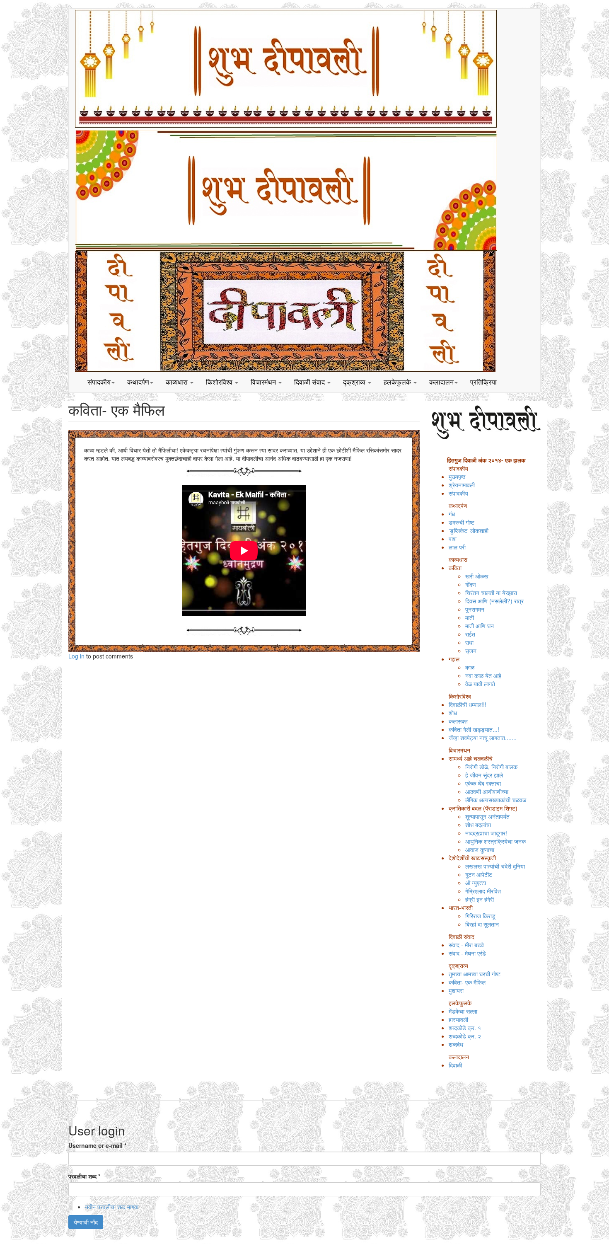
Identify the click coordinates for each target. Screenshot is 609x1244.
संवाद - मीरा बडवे (466, 945)
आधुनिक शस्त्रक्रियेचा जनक (495, 841)
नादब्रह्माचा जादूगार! (486, 833)
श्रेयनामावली (462, 485)
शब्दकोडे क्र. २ (465, 1036)
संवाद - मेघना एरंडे (467, 953)
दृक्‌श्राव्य (355, 382)
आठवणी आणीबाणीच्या (486, 791)
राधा (469, 642)
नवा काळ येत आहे (483, 675)
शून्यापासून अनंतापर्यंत (487, 816)
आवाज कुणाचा (479, 849)
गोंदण (470, 584)
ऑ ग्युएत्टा (475, 883)
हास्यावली (458, 1019)
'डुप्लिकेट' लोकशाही (468, 530)
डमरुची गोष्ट (461, 522)
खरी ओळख (476, 576)
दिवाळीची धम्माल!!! (467, 704)
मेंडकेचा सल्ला (463, 1011)
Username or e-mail (97, 1145)
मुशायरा (456, 990)
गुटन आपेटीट (478, 874)
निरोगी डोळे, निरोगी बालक (491, 766)
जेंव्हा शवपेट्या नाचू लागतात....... (483, 737)
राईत (470, 634)
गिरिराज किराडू (480, 916)
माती (469, 617)
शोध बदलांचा (478, 824)
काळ (469, 667)
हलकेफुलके (398, 382)
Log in (76, 656)
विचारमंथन (264, 382)
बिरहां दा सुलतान (482, 924)
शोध (453, 713)
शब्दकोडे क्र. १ (465, 1028)
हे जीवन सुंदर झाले (484, 775)
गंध (452, 514)
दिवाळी (455, 1065)
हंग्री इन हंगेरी (479, 899)
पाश (453, 539)
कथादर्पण (138, 382)
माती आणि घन (479, 626)
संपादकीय (99, 382)
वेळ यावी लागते (480, 684)
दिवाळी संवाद (310, 382)
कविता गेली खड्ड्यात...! (474, 729)
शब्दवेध (456, 1044)
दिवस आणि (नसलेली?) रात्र (494, 601)
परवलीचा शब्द (84, 1176)
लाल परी (457, 547)
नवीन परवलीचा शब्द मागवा (111, 1207)
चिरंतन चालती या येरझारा (491, 592)
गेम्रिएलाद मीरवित (483, 891)
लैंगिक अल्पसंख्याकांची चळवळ (495, 800)
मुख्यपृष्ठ (457, 476)
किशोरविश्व (220, 382)
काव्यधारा (177, 382)
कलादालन (441, 382)
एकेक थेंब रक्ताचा (483, 783)
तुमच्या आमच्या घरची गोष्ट (474, 974)
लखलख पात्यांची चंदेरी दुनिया (495, 866)
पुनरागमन (474, 609)
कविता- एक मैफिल (467, 982)
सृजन (470, 650)
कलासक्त (458, 721)
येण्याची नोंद (86, 1222)
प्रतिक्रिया (483, 382)
